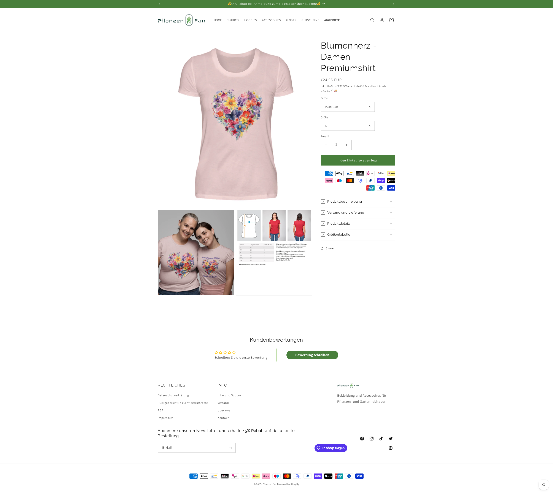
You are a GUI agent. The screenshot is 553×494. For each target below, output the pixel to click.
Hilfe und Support (230, 395)
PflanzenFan (269, 484)
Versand (350, 86)
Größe (324, 117)
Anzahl (325, 136)
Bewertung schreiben (312, 355)
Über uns (224, 410)
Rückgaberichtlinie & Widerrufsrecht (183, 402)
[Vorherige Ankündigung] (159, 4)
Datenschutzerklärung (173, 395)
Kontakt (223, 418)
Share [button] (330, 248)
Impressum (165, 418)
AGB (161, 410)
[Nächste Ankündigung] (394, 4)
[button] (372, 20)
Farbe (324, 98)
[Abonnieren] (230, 448)
